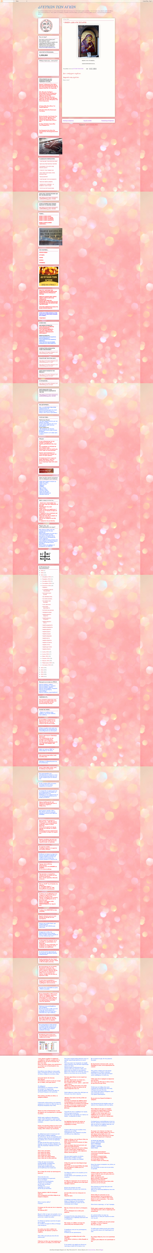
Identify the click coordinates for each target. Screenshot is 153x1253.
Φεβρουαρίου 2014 (47, 662)
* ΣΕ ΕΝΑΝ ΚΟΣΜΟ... (47, 598)
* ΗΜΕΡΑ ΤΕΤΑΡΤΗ (47, 642)
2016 (42, 570)
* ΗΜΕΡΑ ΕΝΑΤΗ (46, 631)
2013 (42, 667)
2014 (42, 575)
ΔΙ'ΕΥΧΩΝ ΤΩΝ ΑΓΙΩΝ (57, 6)
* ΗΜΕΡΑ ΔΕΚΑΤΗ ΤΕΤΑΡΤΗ (46, 619)
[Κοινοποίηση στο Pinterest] (96, 69)
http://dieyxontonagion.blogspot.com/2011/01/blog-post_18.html (48, 352)
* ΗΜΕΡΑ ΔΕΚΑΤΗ (46, 629)
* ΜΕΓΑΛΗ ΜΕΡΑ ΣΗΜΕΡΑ (46, 181)
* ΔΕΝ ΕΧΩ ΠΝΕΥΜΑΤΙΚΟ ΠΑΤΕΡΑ (48, 164)
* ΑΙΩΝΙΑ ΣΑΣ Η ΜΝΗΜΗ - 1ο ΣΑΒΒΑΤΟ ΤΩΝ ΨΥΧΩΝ (46, 185)
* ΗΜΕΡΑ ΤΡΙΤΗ (46, 644)
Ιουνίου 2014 (45, 654)
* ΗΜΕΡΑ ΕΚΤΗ (46, 638)
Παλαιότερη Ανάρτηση (107, 120)
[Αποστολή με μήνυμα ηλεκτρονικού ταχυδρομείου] (90, 69)
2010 (42, 674)
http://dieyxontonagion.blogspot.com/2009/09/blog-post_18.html (48, 365)
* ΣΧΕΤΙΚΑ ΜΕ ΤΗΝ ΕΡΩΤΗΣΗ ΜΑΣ (48, 161)
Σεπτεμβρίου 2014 (47, 583)
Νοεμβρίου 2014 (46, 579)
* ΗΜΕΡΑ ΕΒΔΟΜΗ (47, 636)
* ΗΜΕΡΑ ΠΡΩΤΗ (46, 649)
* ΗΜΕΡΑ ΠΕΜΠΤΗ (47, 640)
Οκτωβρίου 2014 (46, 581)
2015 (42, 572)
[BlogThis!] (91, 69)
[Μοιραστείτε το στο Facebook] (94, 69)
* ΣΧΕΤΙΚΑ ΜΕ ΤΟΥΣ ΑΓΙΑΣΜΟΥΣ (47, 179)
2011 (42, 672)
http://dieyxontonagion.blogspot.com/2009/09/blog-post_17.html (48, 361)
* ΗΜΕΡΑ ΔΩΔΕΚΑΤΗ (47, 625)
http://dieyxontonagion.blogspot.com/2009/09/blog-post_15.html (48, 375)
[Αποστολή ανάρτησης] (87, 68)
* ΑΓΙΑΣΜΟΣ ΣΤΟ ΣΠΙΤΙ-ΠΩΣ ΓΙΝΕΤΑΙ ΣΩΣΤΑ (46, 167)
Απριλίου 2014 (46, 658)
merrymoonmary (91, 1249)
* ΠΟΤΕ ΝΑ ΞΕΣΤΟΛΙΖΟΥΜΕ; (46, 188)
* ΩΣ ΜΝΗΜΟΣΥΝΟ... (47, 596)
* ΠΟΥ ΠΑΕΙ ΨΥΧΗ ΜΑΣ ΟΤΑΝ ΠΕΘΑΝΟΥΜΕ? (47, 173)
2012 (42, 670)
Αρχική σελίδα (87, 120)
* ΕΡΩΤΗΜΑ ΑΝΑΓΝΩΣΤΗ (46, 607)
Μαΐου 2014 (45, 656)
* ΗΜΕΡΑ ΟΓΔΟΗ (46, 634)
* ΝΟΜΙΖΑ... (45, 587)
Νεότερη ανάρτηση (68, 120)
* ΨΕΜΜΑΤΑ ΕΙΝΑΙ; (47, 612)
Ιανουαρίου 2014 (46, 665)
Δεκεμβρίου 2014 (46, 576)
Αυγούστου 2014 (46, 585)
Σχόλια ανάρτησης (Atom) (92, 124)
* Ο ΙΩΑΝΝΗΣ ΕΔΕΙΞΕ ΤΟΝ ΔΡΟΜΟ (47, 590)
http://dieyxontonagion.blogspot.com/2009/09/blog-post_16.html (48, 384)
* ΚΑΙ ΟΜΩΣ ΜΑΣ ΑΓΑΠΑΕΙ (46, 601)
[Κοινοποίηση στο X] (93, 69)
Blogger (101, 1249)
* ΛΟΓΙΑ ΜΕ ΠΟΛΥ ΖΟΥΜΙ (46, 594)
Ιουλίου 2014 (45, 651)
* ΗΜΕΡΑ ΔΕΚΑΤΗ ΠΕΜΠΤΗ (46, 615)
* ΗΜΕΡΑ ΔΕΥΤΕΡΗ (47, 647)
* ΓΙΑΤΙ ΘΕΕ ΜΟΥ (46, 604)
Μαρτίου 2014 (46, 660)
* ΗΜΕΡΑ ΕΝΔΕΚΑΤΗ (47, 627)
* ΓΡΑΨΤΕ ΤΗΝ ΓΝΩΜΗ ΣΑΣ (46, 170)
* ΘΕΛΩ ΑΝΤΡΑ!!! (43, 176)
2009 (42, 676)
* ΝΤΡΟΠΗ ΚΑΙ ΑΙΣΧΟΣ (48, 610)
